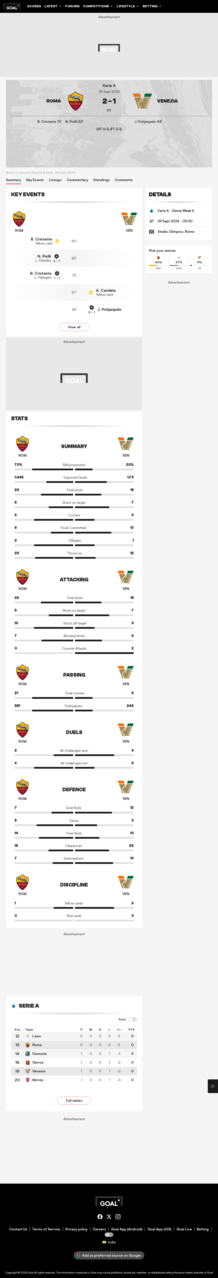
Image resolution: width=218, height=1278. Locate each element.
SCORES (34, 6)
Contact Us (18, 1229)
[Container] (47, 101)
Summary (13, 180)
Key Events (35, 180)
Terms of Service (46, 1229)
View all (74, 327)
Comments (124, 180)
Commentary (77, 180)
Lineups (55, 180)
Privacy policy (76, 1229)
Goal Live (184, 1229)
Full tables (74, 1100)
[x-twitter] (109, 1217)
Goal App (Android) (126, 1229)
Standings (101, 180)
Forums (72, 6)
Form (122, 1019)
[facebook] (100, 1217)
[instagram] (118, 1217)
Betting (203, 1229)
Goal (30, 1272)
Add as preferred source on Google (111, 1255)
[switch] (133, 1019)
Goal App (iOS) (159, 1229)
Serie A (109, 85)
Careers (99, 1229)
